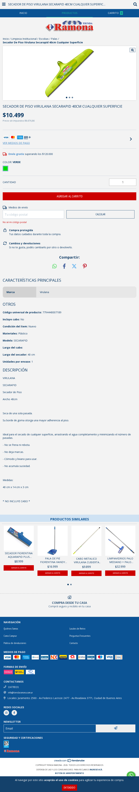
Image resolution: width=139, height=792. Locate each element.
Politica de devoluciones (15, 643)
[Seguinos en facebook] (14, 712)
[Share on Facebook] (64, 266)
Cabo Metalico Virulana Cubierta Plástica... (86, 560)
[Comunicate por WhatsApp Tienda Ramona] (131, 775)
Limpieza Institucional (24, 38)
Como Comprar (10, 635)
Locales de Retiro (77, 628)
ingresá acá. (96, 769)
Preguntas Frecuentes (80, 635)
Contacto (74, 643)
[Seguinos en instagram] (6, 712)
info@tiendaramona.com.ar (20, 692)
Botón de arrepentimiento (69, 773)
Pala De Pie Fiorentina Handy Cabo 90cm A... (52, 560)
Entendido (69, 787)
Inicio (6, 38)
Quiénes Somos (11, 628)
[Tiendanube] (69, 761)
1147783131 (13, 687)
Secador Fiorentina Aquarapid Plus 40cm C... (19, 555)
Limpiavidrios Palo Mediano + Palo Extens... (120, 560)
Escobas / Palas (48, 38)
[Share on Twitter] (74, 266)
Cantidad (9, 182)
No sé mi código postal (15, 222)
